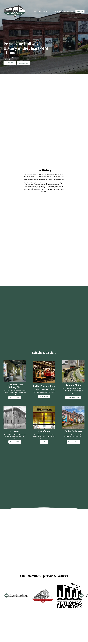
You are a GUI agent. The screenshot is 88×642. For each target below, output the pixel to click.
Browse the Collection (73, 441)
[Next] (81, 595)
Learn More (44, 441)
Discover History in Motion (73, 397)
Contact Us (66, 11)
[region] (44, 596)
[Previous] (6, 595)
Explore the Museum (10, 63)
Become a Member (23, 63)
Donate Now (80, 11)
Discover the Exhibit (15, 397)
